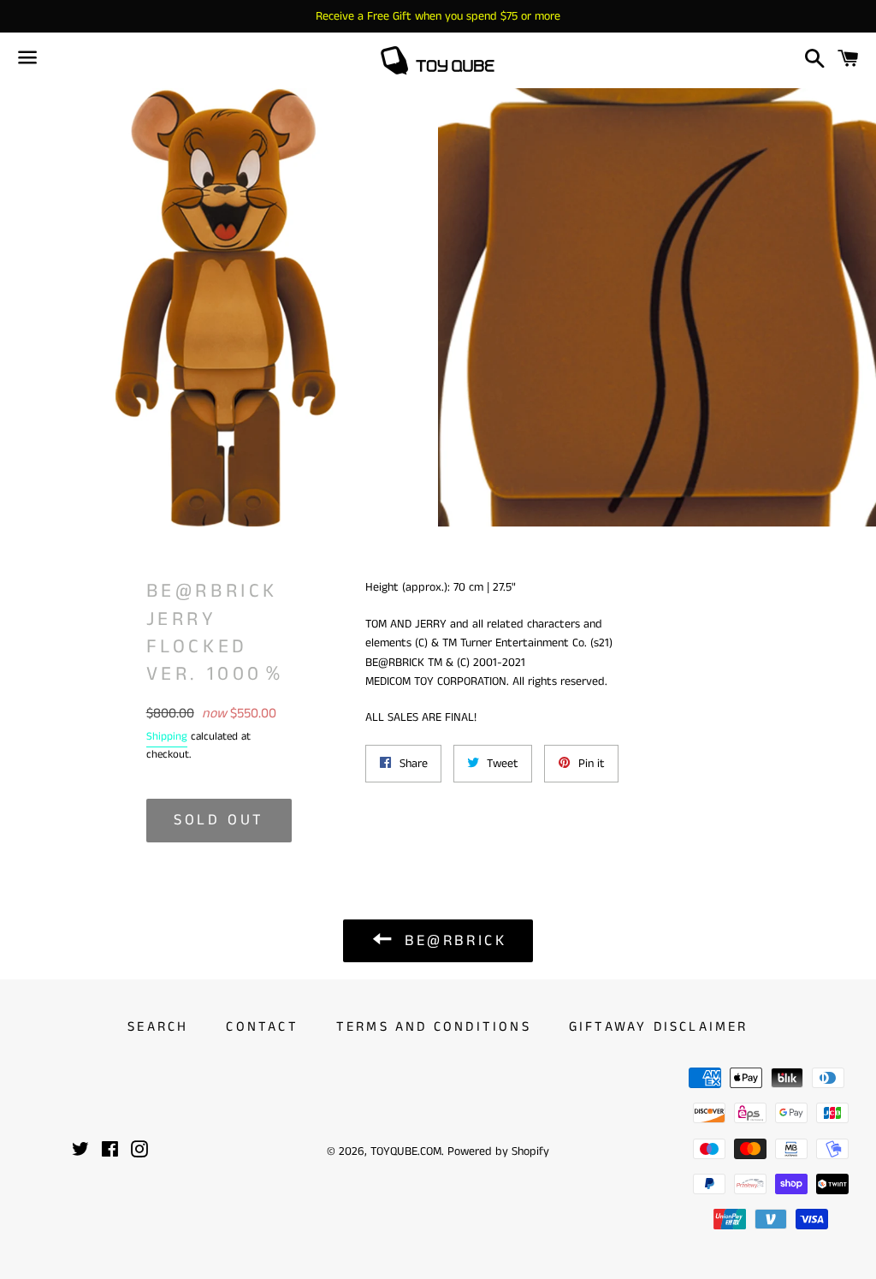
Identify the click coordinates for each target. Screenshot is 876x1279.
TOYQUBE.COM (405, 1151)
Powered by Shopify (498, 1151)
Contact (262, 1027)
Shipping (166, 737)
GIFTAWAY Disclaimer (659, 1027)
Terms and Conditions (433, 1027)
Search (157, 1027)
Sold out (219, 820)
